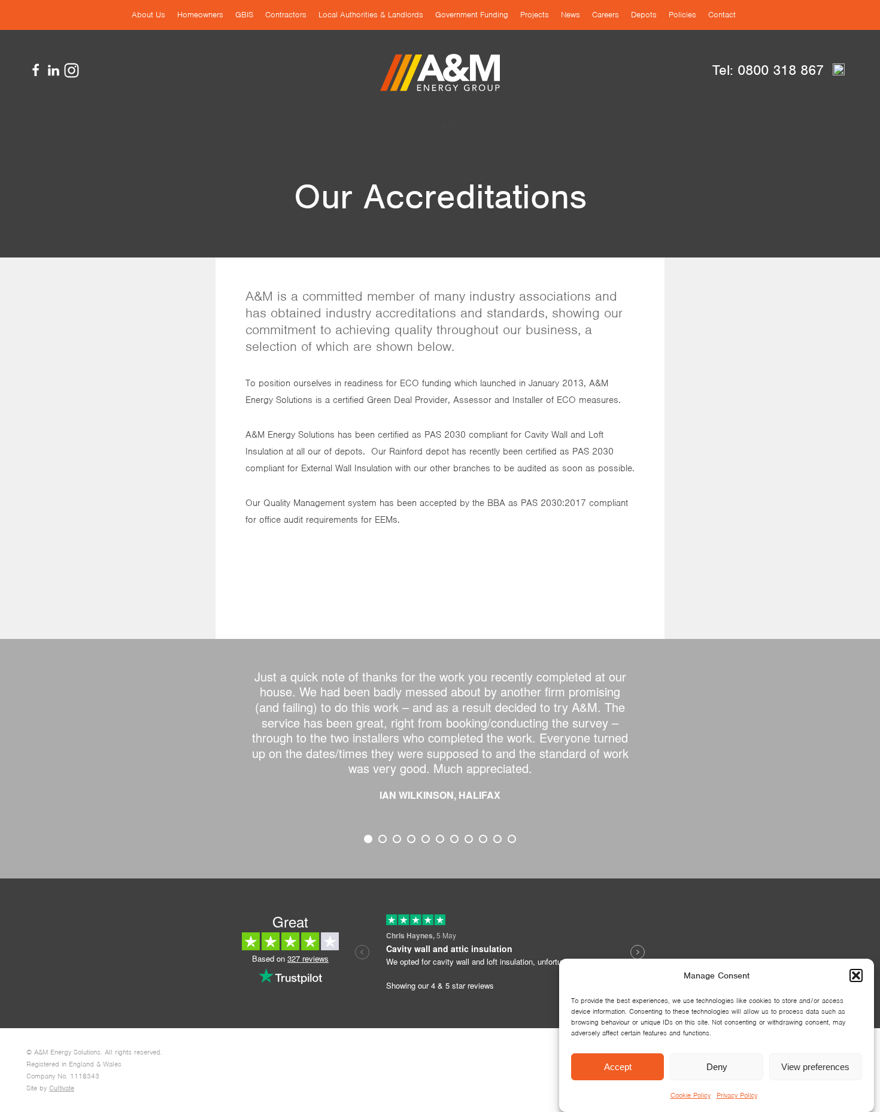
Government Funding (471, 15)
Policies (682, 15)
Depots (644, 15)
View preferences (815, 1067)
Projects (534, 15)
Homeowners (200, 15)
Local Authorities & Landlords (370, 15)
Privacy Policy (737, 1095)
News (570, 15)
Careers (605, 15)
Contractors (286, 15)
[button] (856, 975)
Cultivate (61, 1088)
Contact (722, 15)
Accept (618, 1067)
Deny (716, 1067)
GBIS (244, 15)
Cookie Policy (690, 1095)
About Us (148, 15)
